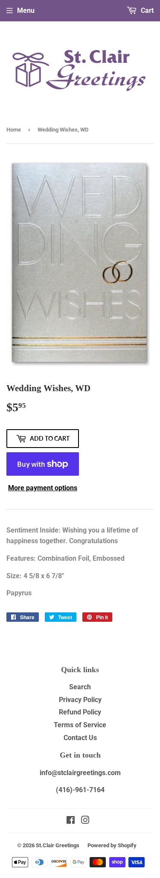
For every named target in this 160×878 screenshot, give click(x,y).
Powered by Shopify (112, 845)
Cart (146, 10)
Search (80, 687)
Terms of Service (80, 725)
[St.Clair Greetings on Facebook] (70, 821)
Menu (26, 10)
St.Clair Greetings (57, 845)
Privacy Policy (80, 700)
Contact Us (80, 738)
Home (13, 129)
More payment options (42, 488)
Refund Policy (80, 712)
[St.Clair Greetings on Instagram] (85, 821)
